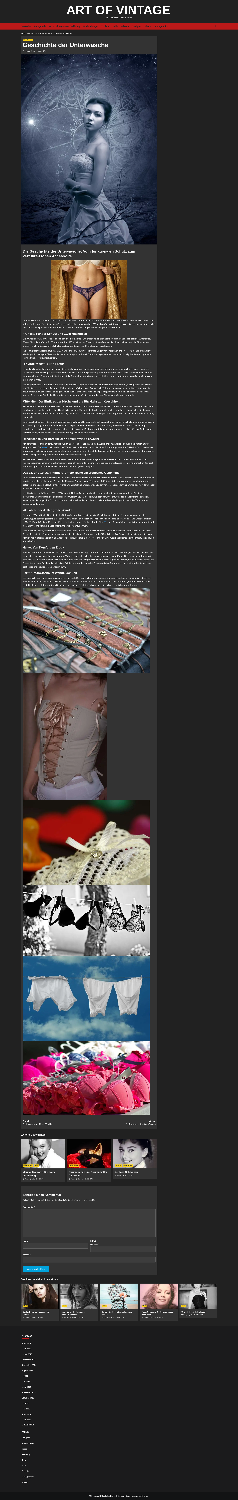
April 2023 (26, 1414)
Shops (148, 26)
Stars (36, 1165)
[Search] (215, 26)
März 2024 (26, 1387)
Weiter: (141, 1122)
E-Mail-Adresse (94, 1242)
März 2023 (26, 1420)
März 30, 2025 (36, 1179)
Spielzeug (26, 1454)
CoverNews (130, 1496)
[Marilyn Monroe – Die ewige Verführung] (43, 1153)
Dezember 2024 (29, 1359)
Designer (136, 26)
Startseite (26, 26)
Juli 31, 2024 (128, 1175)
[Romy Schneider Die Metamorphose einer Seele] (159, 1296)
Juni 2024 (26, 1381)
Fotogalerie (40, 26)
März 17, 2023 (37, 51)
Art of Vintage (118, 10)
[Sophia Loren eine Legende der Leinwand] (40, 1296)
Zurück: (38, 1122)
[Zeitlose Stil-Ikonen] (135, 1153)
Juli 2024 (25, 1376)
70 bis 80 (105, 26)
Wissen (125, 26)
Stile (115, 26)
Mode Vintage (90, 26)
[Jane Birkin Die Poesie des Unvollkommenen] (79, 1296)
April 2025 (26, 1343)
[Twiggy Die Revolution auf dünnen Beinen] (119, 1296)
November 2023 (29, 1392)
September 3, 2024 (83, 1179)
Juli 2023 (25, 1403)
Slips (106, 522)
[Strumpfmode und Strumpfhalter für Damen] (89, 1153)
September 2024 (29, 1365)
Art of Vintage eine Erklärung (64, 26)
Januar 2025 (27, 1354)
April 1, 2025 (35, 1317)
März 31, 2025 (76, 1317)
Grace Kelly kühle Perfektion (193, 1312)
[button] (86, 630)
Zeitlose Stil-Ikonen (126, 1172)
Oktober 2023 (28, 1398)
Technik (25, 1471)
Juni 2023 (26, 1409)
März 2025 (26, 1349)
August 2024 (27, 1370)
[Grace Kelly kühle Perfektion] (198, 1296)
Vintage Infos (161, 26)
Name (26, 1241)
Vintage (27, 51)
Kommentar (29, 1207)
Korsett (45, 447)
